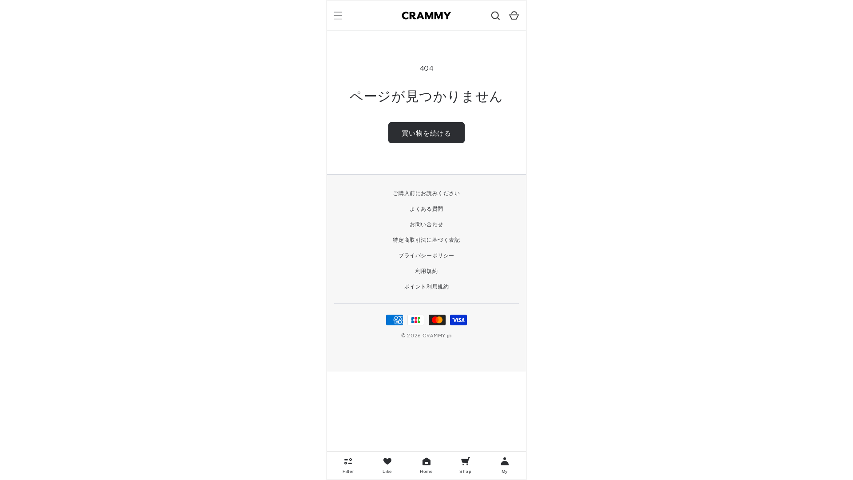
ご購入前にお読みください (426, 193)
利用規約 (426, 271)
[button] (338, 15)
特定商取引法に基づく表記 (426, 239)
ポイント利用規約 (426, 286)
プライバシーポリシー (426, 255)
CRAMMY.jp (437, 335)
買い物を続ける (426, 132)
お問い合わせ (426, 224)
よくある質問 (426, 208)
